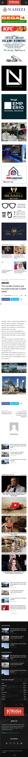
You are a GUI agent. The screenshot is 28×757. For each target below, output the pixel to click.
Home (2, 279)
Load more (13, 613)
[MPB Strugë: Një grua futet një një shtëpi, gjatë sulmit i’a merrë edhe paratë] (5, 446)
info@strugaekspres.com (13, 733)
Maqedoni (4, 463)
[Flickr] (14, 743)
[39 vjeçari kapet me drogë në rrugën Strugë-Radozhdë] (5, 454)
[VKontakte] (21, 743)
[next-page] (5, 467)
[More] (21, 299)
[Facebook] (10, 743)
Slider (7, 282)
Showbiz (7, 279)
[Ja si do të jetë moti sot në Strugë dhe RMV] (5, 461)
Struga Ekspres (8, 295)
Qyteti (3, 448)
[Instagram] (17, 743)
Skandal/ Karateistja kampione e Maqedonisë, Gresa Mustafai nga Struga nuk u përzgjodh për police (18, 607)
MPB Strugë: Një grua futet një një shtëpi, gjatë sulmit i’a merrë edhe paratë (18, 446)
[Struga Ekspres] (2, 295)
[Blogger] (6, 743)
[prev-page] (2, 467)
